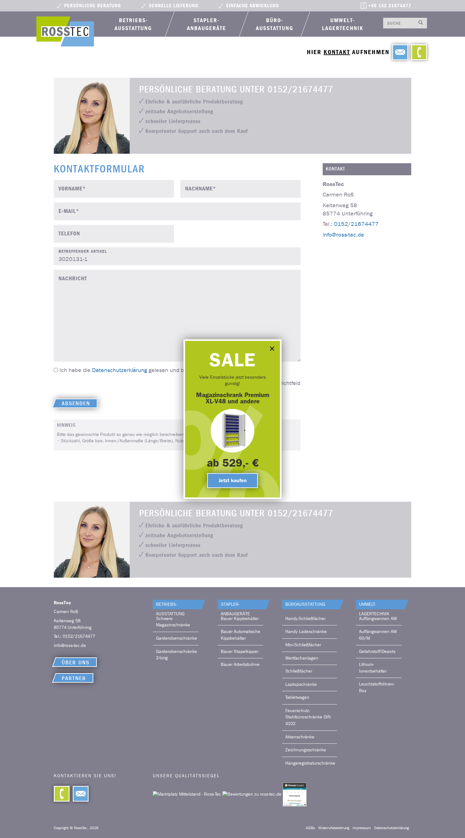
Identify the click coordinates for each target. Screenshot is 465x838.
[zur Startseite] (65, 31)
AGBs (310, 828)
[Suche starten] (421, 23)
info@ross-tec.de (343, 234)
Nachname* (200, 188)
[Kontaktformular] (79, 794)
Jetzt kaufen (233, 480)
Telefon (69, 233)
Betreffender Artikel (83, 251)
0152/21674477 (356, 224)
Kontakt (337, 52)
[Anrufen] (417, 52)
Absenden (76, 403)
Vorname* (72, 188)
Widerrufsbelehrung (333, 828)
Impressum (362, 828)
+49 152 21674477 (389, 6)
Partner (74, 678)
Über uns (76, 662)
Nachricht (73, 278)
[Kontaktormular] (398, 52)
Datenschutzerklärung (119, 370)
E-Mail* (69, 211)
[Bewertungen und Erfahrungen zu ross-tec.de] (252, 794)
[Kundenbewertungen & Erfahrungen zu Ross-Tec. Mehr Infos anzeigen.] (295, 794)
